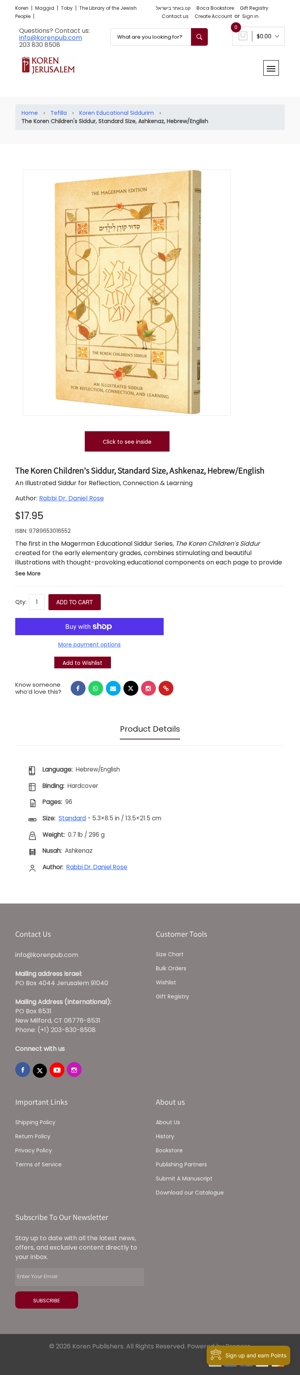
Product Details (150, 728)
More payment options (89, 644)
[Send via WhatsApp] (95, 688)
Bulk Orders (171, 968)
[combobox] (159, 37)
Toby (67, 8)
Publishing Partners (181, 1164)
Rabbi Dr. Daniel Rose (71, 498)
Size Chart (170, 954)
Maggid (45, 8)
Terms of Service (38, 1164)
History (165, 1136)
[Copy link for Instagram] (148, 688)
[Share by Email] (113, 688)
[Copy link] (166, 688)
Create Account (213, 16)
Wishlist (166, 982)
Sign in (250, 16)
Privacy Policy (33, 1150)
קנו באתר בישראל (173, 8)
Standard (72, 818)
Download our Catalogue (190, 1192)
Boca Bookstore (215, 8)
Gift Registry (254, 8)
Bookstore (169, 1150)
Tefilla (58, 113)
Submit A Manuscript (184, 1178)
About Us (168, 1122)
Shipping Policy (35, 1122)
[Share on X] (130, 688)
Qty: (21, 602)
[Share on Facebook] (78, 688)
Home (29, 113)
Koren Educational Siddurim (116, 113)
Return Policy (32, 1136)
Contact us (175, 16)
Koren (22, 8)
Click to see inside (127, 442)
